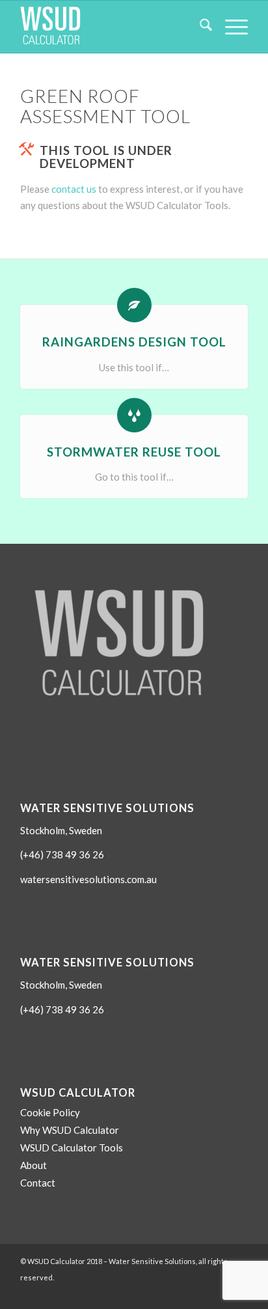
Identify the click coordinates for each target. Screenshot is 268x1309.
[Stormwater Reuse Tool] (134, 415)
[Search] (199, 27)
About (33, 1165)
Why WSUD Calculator (69, 1130)
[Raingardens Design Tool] (134, 305)
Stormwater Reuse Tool (134, 451)
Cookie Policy (50, 1112)
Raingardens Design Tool (134, 341)
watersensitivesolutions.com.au (88, 879)
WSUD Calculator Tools (71, 1147)
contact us (73, 189)
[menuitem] (199, 27)
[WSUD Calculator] (111, 27)
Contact (37, 1183)
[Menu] (230, 27)
